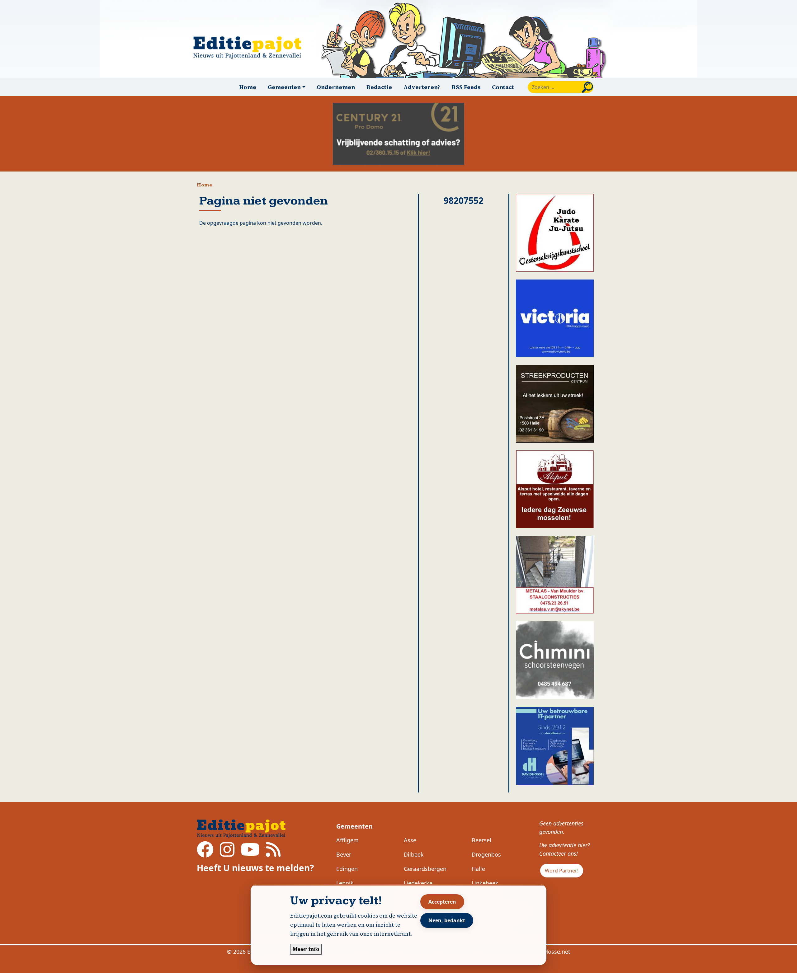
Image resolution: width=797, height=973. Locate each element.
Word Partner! (561, 870)
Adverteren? (421, 87)
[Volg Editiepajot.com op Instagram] (227, 853)
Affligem (347, 840)
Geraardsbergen (425, 868)
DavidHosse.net (549, 951)
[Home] (250, 47)
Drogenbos (486, 854)
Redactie (379, 87)
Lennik (345, 883)
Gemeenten (354, 826)
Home (247, 87)
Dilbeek (414, 854)
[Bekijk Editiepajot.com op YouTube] (250, 853)
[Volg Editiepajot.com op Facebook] (205, 853)
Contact (503, 87)
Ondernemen (336, 87)
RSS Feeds (466, 87)
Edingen (347, 868)
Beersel (481, 840)
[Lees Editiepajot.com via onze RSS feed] (273, 853)
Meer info (306, 949)
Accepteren (442, 901)
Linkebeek (485, 883)
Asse (410, 840)
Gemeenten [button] (284, 87)
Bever (343, 854)
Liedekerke (418, 883)
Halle (478, 868)
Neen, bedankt (446, 920)
